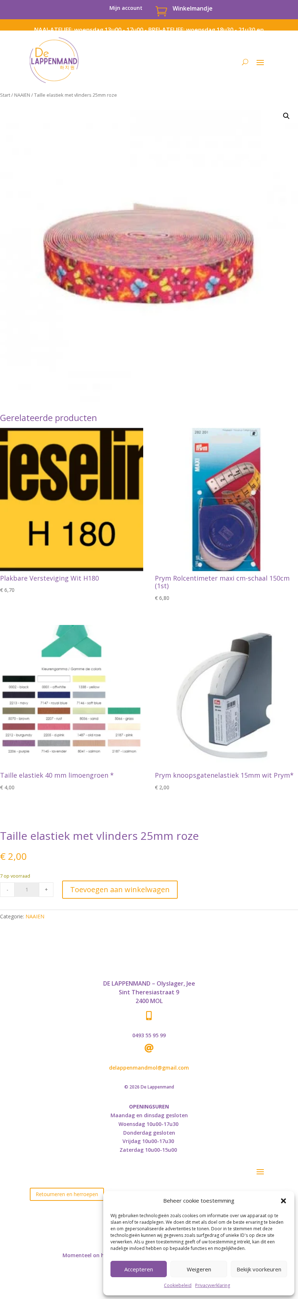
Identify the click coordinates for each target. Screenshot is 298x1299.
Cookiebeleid (178, 1285)
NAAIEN (22, 95)
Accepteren (138, 1269)
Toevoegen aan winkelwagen (120, 889)
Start (5, 95)
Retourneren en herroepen (67, 1194)
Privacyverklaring (212, 1285)
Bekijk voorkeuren (259, 1269)
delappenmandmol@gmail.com (149, 1067)
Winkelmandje (193, 8)
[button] (283, 1200)
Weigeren (199, 1269)
